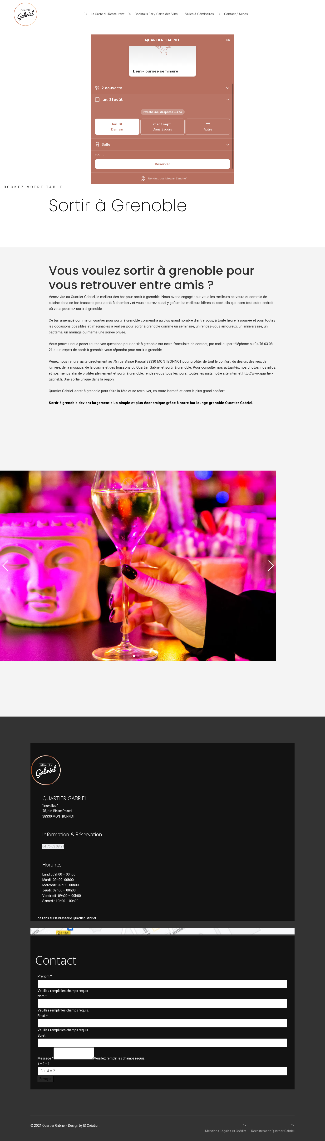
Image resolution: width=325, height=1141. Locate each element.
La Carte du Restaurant (107, 14)
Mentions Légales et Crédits (225, 1131)
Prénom (45, 976)
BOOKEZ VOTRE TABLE (33, 187)
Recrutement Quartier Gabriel (273, 1131)
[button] (134, 656)
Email (43, 1015)
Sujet (41, 1035)
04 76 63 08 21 (53, 846)
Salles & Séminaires (199, 14)
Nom (42, 996)
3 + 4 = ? (43, 1063)
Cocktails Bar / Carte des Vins (156, 14)
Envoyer (45, 1078)
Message (46, 1058)
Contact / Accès (236, 14)
